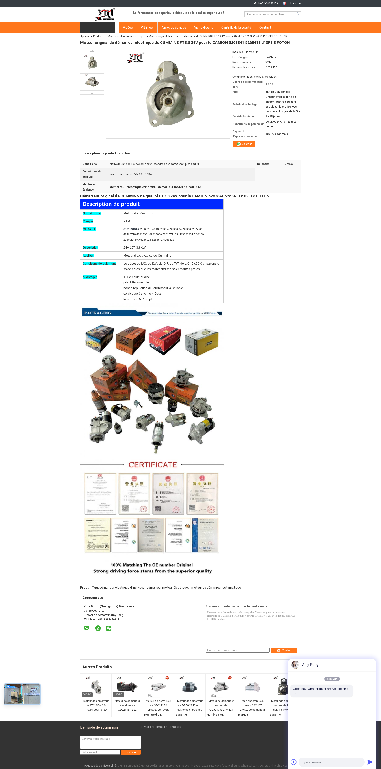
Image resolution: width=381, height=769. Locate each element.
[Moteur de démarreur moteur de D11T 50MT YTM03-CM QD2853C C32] (283, 687)
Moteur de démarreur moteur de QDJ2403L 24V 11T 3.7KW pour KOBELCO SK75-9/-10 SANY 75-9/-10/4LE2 (221, 705)
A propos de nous (174, 27)
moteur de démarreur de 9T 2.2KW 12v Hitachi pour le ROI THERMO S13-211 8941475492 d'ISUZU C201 (96, 705)
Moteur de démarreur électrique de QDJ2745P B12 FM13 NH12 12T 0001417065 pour (127, 705)
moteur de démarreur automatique (216, 587)
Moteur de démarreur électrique (126, 36)
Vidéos (128, 27)
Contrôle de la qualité (236, 27)
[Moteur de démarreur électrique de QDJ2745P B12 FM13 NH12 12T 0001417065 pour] (127, 687)
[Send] (370, 762)
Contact (265, 27)
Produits (98, 36)
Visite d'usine (203, 27)
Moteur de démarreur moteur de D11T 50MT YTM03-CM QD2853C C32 (284, 705)
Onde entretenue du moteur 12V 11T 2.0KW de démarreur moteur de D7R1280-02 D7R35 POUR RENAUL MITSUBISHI (252, 705)
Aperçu (85, 36)
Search (298, 14)
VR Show (147, 27)
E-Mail (145, 727)
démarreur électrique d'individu (121, 587)
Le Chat (246, 143)
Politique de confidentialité (100, 765)
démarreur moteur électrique (167, 587)
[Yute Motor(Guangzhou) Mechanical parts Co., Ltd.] (104, 14)
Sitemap (157, 727)
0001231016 (131, 229)
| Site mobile (172, 727)
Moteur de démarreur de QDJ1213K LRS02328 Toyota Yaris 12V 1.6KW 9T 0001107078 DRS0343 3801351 (158, 705)
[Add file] (294, 762)
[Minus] (370, 664)
